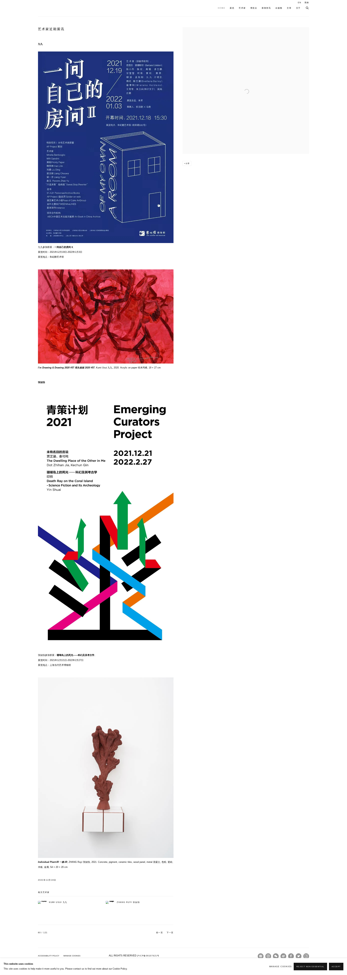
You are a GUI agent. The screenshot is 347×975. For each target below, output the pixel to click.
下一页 (170, 932)
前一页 (159, 932)
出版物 (278, 8)
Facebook (291, 956)
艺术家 (242, 8)
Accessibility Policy (48, 956)
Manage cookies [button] (71, 956)
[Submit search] (307, 7)
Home (221, 8)
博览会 (253, 8)
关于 (298, 8)
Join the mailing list (261, 956)
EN (299, 2)
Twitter (298, 956)
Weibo (283, 956)
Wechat (276, 956)
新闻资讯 (266, 8)
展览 (232, 8)
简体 (307, 2)
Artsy (306, 956)
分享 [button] (188, 163)
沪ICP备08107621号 (148, 956)
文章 (289, 8)
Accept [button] (336, 967)
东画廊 (50, 8)
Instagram (268, 956)
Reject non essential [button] (310, 967)
